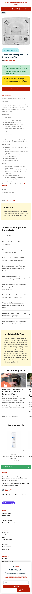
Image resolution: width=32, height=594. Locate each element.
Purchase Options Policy (9, 523)
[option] (16, 31)
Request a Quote (16, 89)
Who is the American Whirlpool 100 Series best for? (13, 251)
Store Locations (6, 547)
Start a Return (6, 542)
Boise (7, 68)
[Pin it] (14, 200)
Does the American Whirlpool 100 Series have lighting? (14, 314)
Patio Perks (5, 549)
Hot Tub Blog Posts (16, 370)
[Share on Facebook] (7, 200)
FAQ (3, 537)
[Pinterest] (15, 494)
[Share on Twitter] (10, 200)
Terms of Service (7, 520)
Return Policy (6, 515)
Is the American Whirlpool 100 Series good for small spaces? (13, 259)
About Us (4, 535)
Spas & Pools (6, 559)
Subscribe (16, 586)
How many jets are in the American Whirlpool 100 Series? (13, 277)
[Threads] (3, 497)
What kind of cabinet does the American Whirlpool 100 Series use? (13, 305)
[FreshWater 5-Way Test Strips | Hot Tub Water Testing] (13, 440)
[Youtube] (6, 494)
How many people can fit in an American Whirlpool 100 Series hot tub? (13, 268)
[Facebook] (3, 494)
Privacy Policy (6, 518)
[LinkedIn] (22, 494)
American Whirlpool (9, 60)
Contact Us (5, 532)
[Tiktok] (12, 494)
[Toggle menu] (3, 9)
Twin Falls (15, 68)
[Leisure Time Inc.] (16, 8)
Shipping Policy (6, 513)
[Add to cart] (23, 450)
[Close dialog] (29, 563)
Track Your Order (7, 539)
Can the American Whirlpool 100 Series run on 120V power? (14, 322)
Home (3, 12)
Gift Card (4, 544)
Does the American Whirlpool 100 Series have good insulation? (14, 296)
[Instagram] (9, 494)
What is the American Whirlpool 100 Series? (13, 243)
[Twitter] (19, 494)
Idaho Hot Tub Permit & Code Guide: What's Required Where (12, 391)
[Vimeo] (25, 494)
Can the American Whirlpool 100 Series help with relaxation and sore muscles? (14, 286)
